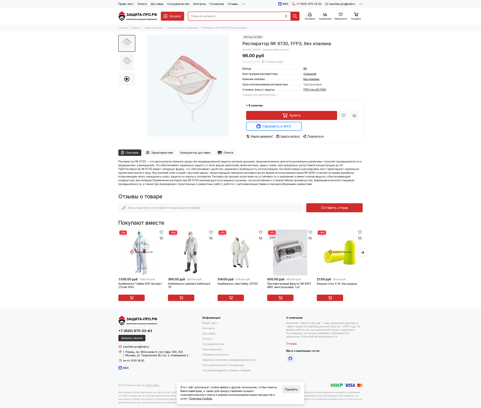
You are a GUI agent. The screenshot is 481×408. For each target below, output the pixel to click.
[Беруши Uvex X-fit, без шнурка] (340, 252)
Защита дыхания (153, 27)
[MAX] (290, 358)
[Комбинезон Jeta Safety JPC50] (240, 252)
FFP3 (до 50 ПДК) (315, 89)
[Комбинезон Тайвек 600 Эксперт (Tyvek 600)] (141, 252)
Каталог (135, 27)
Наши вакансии (212, 349)
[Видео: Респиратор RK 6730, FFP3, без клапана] (126, 79)
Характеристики (162, 152)
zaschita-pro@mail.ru (342, 3)
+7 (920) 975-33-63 (308, 3)
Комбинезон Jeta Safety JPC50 (238, 283)
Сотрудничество (178, 3)
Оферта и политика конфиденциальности (229, 359)
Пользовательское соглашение (223, 365)
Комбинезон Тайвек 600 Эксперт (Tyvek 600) (140, 285)
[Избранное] (343, 115)
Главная (123, 27)
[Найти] (294, 16)
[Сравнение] (354, 115)
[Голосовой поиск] (286, 16)
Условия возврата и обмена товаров (226, 370)
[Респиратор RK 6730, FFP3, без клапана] (188, 86)
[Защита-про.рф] (137, 16)
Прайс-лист (126, 3)
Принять (291, 389)
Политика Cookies (200, 398)
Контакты (199, 3)
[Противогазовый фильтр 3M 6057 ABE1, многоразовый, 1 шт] (290, 252)
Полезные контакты (215, 354)
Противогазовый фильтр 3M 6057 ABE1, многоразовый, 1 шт (289, 285)
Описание (132, 152)
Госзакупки (216, 3)
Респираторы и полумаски (182, 27)
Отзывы (233, 3)
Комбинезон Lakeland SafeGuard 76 (189, 285)
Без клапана (311, 79)
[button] (139, 86)
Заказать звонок (132, 338)
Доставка (157, 3)
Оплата (142, 3)
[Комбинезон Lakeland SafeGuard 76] (191, 252)
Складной (309, 73)
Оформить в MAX (276, 126)
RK (305, 68)
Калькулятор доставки (195, 152)
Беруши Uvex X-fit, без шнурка (337, 283)
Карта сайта (152, 385)
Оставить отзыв (334, 208)
